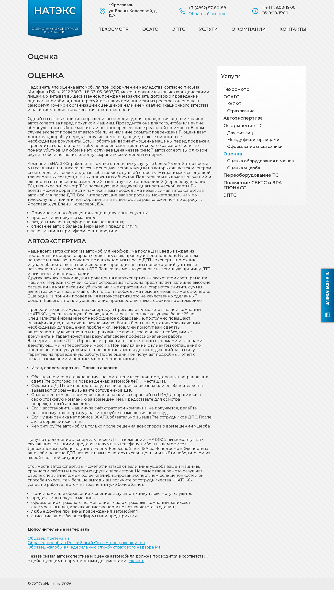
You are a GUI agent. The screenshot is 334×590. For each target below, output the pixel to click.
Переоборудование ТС (250, 175)
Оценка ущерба (243, 168)
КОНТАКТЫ (292, 29)
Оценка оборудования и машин (260, 161)
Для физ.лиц (240, 133)
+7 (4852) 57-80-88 (207, 8)
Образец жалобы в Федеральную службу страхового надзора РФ (94, 547)
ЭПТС (178, 29)
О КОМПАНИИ (249, 29)
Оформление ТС (243, 125)
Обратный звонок (207, 14)
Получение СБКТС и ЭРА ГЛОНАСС (252, 185)
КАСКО (234, 104)
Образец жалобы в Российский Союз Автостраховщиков (86, 542)
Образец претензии (48, 538)
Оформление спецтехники (255, 146)
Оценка (232, 154)
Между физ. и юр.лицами (253, 139)
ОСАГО (150, 29)
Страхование (241, 111)
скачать (136, 561)
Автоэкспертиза (243, 118)
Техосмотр (114, 29)
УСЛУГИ (208, 29)
